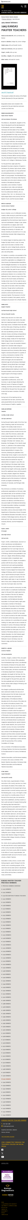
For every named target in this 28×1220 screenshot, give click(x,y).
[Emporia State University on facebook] (2, 1150)
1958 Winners (7, 1102)
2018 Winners (7, 905)
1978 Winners (7, 1036)
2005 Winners (7, 948)
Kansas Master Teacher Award (13, 1120)
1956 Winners (7, 1108)
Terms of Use (4, 1214)
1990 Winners (7, 997)
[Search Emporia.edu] (22, 6)
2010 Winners (7, 931)
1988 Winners (7, 1003)
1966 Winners (7, 1075)
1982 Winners (7, 1023)
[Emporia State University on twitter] (2, 1153)
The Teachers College (6, 10)
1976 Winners (7, 1043)
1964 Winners (7, 1082)
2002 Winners (7, 958)
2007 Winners (7, 941)
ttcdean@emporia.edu (8, 1126)
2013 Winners (7, 922)
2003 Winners (7, 954)
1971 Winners (7, 1059)
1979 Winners (7, 1033)
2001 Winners (7, 961)
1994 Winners (7, 984)
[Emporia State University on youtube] (2, 1157)
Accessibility (4, 1211)
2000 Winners (7, 964)
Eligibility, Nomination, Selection (9, 1129)
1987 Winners (7, 1007)
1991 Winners (7, 994)
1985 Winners (7, 1013)
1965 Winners (7, 1079)
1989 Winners (7, 1000)
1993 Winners (7, 987)
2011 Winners (7, 928)
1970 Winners (7, 1062)
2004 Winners (7, 951)
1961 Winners (7, 1092)
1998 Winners (7, 971)
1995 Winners (7, 981)
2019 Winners (7, 902)
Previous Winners (6, 19)
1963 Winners (7, 1085)
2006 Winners (7, 944)
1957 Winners (7, 1105)
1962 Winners (7, 1089)
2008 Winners (7, 938)
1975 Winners (7, 1046)
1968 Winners (7, 1069)
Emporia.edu (6, 1)
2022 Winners (7, 892)
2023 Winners (7, 889)
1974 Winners (7, 1049)
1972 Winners (7, 1056)
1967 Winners (7, 1072)
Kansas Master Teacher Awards (13, 12)
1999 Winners (7, 967)
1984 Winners (7, 1017)
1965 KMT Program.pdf (7, 92)
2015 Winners (7, 915)
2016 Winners (7, 912)
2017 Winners (7, 908)
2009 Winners (7, 935)
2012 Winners (7, 925)
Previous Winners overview (11, 886)
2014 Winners (7, 918)
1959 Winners (7, 1098)
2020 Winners (7, 899)
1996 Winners (7, 977)
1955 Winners (7, 1111)
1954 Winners (7, 1115)
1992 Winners (7, 990)
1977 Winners (7, 1039)
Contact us (4, 1209)
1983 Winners (7, 1020)
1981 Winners (7, 1026)
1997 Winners (7, 974)
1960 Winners (7, 1095)
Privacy (3, 1212)
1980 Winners (7, 1030)
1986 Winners (7, 1010)
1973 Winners (7, 1053)
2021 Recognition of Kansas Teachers (14, 895)
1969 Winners (7, 1066)
